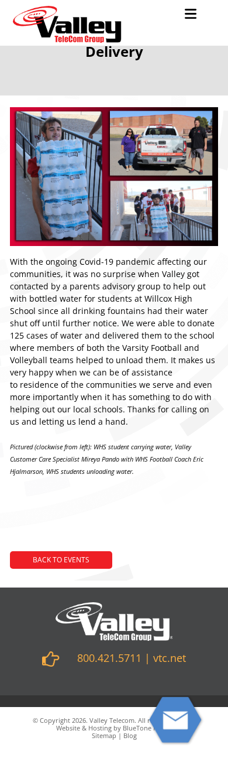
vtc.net (169, 658)
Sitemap (104, 735)
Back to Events (61, 560)
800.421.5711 (109, 658)
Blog (130, 735)
